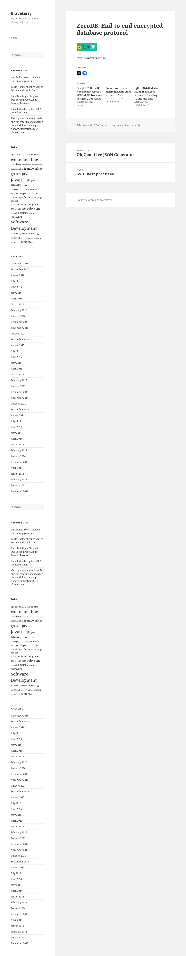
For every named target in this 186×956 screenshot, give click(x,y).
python (16, 208)
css (40, 160)
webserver (15, 242)
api (12, 154)
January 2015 (18, 386)
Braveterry (21, 13)
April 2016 (16, 298)
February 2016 (19, 310)
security (23, 213)
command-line (24, 159)
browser (28, 154)
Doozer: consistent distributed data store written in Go (118, 92)
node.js (16, 193)
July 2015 (16, 351)
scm (37, 208)
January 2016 (18, 316)
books (18, 154)
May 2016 (16, 292)
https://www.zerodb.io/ (91, 58)
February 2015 (19, 380)
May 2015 (16, 362)
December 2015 (19, 322)
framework (31, 168)
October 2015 (18, 333)
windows (27, 242)
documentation (17, 169)
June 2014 (16, 427)
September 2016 (20, 269)
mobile (36, 189)
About (14, 38)
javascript (21, 179)
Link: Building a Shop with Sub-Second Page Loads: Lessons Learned (25, 100)
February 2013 (19, 479)
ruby (30, 208)
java (26, 173)
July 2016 (16, 281)
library (16, 185)
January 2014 (18, 456)
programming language (25, 204)
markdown (29, 185)
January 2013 (18, 485)
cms (36, 154)
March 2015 (17, 374)
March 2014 (17, 444)
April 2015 (16, 368)
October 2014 (18, 403)
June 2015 (16, 357)
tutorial (15, 237)
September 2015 (20, 339)
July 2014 (16, 421)
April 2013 (16, 467)
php (39, 197)
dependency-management (32, 165)
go (13, 173)
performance (26, 197)
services (32, 213)
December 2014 (19, 392)
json (33, 180)
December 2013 (19, 462)
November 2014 (19, 397)
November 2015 (19, 327)
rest (24, 208)
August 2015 (17, 345)
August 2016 (17, 275)
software (17, 217)
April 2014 (16, 438)
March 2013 (17, 473)
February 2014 (19, 450)
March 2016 (17, 304)
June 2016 (16, 287)
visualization (35, 237)
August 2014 (17, 415)
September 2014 (20, 409)
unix (24, 237)
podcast (14, 200)
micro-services (26, 189)
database (16, 164)
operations (15, 197)
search (14, 212)
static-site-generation (20, 233)
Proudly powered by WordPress (94, 200)
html (18, 174)
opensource (29, 193)
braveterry (109, 125)
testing (34, 233)
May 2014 (16, 432)
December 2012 (19, 491)
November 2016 (19, 263)
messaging (15, 189)
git (41, 168)
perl (35, 197)
